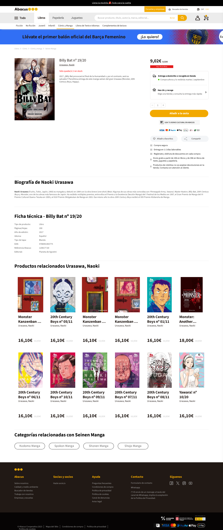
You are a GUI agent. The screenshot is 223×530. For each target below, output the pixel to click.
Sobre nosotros (21, 483)
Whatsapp (135, 487)
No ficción (30, 25)
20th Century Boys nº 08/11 (158, 395)
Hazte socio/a (59, 483)
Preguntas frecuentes (101, 483)
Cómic (25, 48)
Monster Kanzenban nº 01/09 (126, 321)
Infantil (51, 25)
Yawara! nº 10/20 (188, 395)
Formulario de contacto (141, 483)
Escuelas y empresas (155, 9)
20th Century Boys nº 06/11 (29, 395)
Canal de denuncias (101, 497)
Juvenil (41, 25)
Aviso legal (97, 501)
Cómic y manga (36, 48)
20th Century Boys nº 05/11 (61, 319)
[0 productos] (206, 19)
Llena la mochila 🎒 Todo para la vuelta (111, 2)
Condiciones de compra (102, 486)
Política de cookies (100, 494)
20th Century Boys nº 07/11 (126, 395)
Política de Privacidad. (145, 498)
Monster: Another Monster (186, 321)
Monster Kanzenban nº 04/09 (94, 321)
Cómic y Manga (65, 25)
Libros (41, 17)
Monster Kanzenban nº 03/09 (29, 321)
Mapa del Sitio (52, 526)
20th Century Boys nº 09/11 (94, 395)
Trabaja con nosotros (24, 494)
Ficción (19, 25)
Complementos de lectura (114, 25)
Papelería (58, 17)
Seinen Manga (50, 48)
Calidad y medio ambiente (26, 486)
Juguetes (77, 17)
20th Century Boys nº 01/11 (158, 319)
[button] (197, 18)
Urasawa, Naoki (66, 64)
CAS (207, 9)
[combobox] (127, 18)
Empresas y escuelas (23, 497)
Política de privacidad (101, 490)
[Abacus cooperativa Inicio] (26, 10)
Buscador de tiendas (23, 490)
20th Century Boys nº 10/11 (61, 395)
